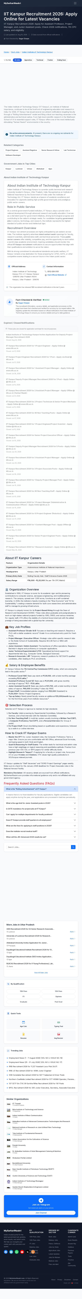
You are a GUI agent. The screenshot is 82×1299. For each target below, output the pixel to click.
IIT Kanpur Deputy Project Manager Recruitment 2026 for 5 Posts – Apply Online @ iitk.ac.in (41, 447)
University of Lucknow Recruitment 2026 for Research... (29, 936)
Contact (75, 1279)
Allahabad (40, 169)
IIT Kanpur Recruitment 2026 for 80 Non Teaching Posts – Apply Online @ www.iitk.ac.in (38, 414)
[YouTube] (22, 1252)
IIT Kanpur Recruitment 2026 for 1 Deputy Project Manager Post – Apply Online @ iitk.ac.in (40, 481)
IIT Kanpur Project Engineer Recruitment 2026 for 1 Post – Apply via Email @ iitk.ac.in (39, 358)
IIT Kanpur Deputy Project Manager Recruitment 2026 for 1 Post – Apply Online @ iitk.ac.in (40, 380)
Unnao (29, 169)
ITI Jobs (32, 1243)
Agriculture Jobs (54, 1250)
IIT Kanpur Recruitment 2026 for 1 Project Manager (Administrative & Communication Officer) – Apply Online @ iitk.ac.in (36, 503)
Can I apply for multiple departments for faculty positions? (29, 814)
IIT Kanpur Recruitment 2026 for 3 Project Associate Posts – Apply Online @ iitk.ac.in (39, 470)
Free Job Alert (54, 1264)
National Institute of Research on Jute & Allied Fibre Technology (36, 1127)
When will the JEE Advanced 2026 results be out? (26, 837)
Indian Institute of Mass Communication (27, 1115)
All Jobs (17, 60)
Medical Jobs (53, 1261)
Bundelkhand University (21, 1163)
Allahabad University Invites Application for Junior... (27, 943)
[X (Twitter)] (27, 1252)
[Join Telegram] (11, 1252)
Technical (39, 60)
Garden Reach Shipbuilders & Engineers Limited (30, 1187)
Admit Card (72, 1237)
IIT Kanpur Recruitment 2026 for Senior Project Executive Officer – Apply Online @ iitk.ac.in (40, 436)
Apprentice (28, 60)
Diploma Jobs (34, 1247)
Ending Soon (61, 60)
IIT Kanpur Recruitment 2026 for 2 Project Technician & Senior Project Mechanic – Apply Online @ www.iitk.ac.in (41, 403)
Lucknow (19, 169)
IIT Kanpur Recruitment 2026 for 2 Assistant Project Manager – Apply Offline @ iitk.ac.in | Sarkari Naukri (40, 391)
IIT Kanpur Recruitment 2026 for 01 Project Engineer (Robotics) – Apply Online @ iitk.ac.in (40, 514)
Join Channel (41, 1213)
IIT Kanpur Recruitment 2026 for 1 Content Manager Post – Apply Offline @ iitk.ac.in (38, 526)
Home (6, 52)
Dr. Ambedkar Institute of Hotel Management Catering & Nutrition (36, 1151)
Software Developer (13, 155)
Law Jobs (32, 1256)
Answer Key (72, 1243)
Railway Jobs (53, 1240)
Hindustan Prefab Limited (21, 1158)
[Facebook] (6, 1252)
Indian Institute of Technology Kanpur (37, 52)
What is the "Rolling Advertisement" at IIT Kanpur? (26, 789)
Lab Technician (70, 150)
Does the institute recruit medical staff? (21, 831)
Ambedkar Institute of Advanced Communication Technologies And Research (41, 1121)
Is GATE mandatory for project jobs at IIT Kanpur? (26, 809)
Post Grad (58, 1002)
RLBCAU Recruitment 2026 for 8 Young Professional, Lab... (30, 963)
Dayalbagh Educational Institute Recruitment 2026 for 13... (30, 950)
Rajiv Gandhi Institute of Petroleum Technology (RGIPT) (33, 1169)
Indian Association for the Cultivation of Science (30, 1139)
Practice (71, 1260)
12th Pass (58, 991)
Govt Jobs (15, 52)
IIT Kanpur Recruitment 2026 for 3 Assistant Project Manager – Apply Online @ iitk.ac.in (40, 458)
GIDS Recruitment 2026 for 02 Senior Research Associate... (30, 929)
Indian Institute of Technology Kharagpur (27, 1181)
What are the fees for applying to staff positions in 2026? (29, 826)
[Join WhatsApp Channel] (17, 1252)
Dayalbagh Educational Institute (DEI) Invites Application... (30, 957)
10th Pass (23, 991)
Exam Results (72, 1240)
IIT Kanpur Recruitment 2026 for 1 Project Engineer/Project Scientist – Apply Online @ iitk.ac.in (39, 425)
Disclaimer (67, 1279)
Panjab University (19, 1145)
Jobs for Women (54, 1257)
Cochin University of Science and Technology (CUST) (32, 1176)
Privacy (59, 1279)
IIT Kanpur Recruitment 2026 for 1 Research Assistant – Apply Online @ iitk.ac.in (40, 547)
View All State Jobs (41, 973)
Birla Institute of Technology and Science (27, 1109)
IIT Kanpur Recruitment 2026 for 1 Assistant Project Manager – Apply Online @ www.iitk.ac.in (40, 369)
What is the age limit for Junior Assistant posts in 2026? (28, 803)
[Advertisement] (41, 82)
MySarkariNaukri (12, 3)
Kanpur (8, 169)
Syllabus (71, 1247)
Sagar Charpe (23, 303)
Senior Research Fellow (50, 150)
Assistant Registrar (30, 150)
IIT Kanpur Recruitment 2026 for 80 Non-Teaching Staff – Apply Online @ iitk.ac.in (37, 492)
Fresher (50, 60)
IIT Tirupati (16, 1103)
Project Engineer (12, 150)
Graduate (23, 1002)
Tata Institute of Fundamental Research (27, 1133)
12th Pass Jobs (34, 1240)
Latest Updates (54, 1254)
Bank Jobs (52, 1237)
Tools (70, 1256)
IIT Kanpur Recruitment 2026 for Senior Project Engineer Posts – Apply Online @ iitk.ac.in (41, 537)
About (53, 1279)
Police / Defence (54, 1243)
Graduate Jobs (34, 1260)
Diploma (59, 996)
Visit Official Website (55, 275)
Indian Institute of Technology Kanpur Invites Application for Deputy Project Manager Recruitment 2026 (39, 336)
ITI (23, 996)
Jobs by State (54, 1247)
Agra (50, 169)
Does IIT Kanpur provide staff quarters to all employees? (28, 820)
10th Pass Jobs (34, 1237)
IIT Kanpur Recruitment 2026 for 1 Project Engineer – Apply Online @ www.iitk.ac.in (35, 347)
